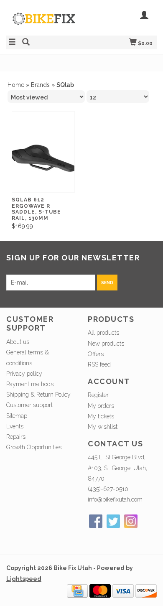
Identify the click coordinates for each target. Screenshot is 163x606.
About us (17, 342)
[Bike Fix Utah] (44, 23)
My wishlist (102, 426)
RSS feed (99, 364)
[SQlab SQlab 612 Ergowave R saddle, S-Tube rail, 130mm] (43, 158)
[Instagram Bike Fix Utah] (131, 521)
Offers (96, 354)
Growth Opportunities (34, 447)
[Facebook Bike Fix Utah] (95, 521)
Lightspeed (23, 578)
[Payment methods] (77, 590)
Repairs (15, 436)
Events (14, 426)
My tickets (101, 416)
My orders (101, 405)
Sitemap (16, 415)
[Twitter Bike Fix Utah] (113, 521)
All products (103, 332)
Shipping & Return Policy (38, 394)
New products (106, 343)
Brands (40, 84)
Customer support (29, 405)
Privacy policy (24, 373)
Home (16, 84)
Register (98, 395)
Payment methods (29, 384)
